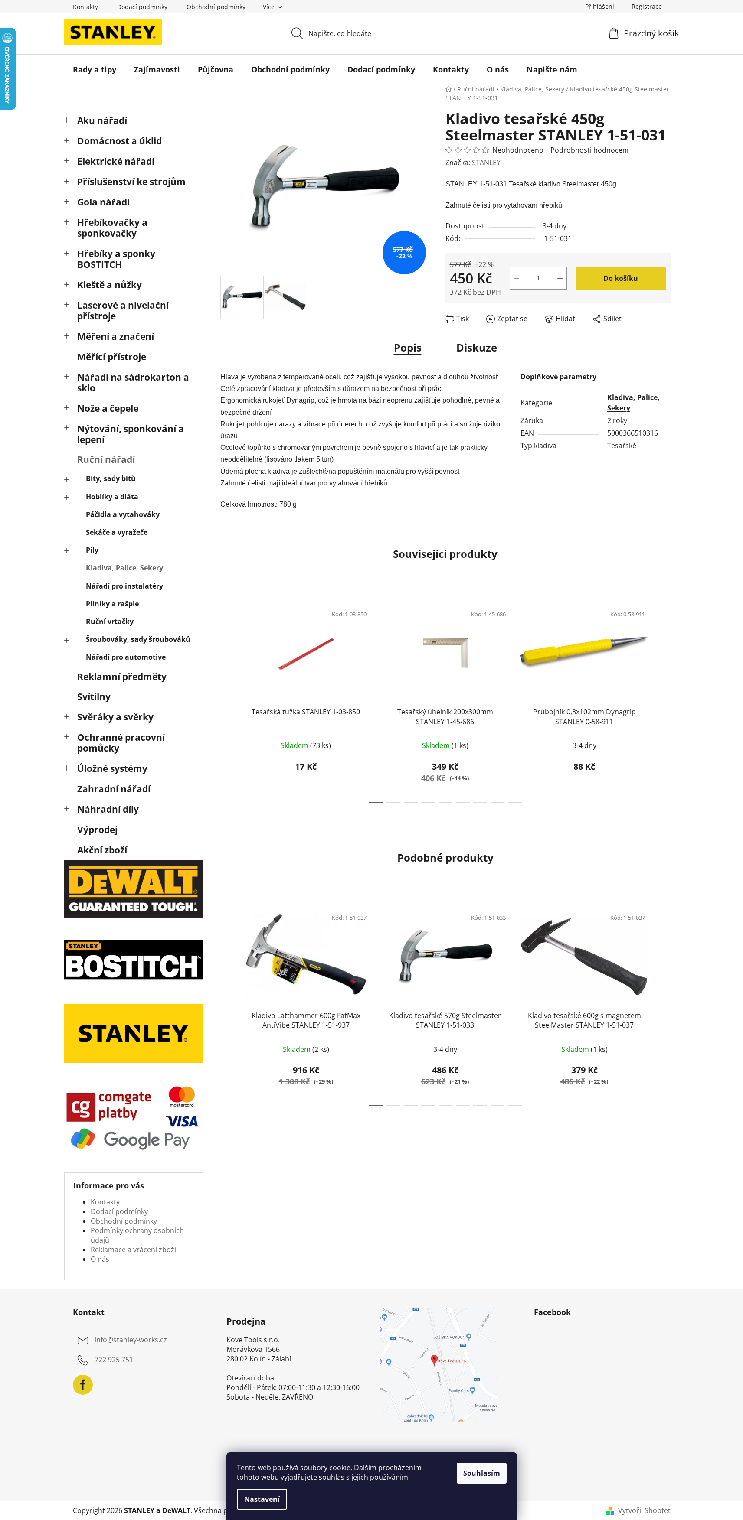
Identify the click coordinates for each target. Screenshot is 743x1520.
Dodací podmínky (142, 7)
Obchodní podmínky (216, 7)
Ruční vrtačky (110, 621)
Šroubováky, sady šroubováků (138, 639)
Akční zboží (102, 850)
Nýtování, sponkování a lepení (130, 434)
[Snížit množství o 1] (516, 278)
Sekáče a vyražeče (116, 532)
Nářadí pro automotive (126, 657)
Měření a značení (115, 336)
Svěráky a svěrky (115, 717)
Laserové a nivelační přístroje (123, 310)
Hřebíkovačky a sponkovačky (112, 227)
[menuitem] (94, 69)
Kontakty (85, 7)
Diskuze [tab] (476, 347)
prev (227, 701)
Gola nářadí (103, 202)
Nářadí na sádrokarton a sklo (133, 382)
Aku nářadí (102, 120)
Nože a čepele (107, 408)
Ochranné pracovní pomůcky (121, 742)
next (664, 701)
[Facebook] (83, 1385)
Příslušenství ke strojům (131, 182)
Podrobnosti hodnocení (589, 150)
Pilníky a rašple (112, 604)
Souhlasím (481, 1473)
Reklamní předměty (122, 676)
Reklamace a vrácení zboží (133, 1249)
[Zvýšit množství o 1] (559, 278)
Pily (92, 550)
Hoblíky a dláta (112, 496)
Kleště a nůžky (109, 285)
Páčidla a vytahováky (123, 514)
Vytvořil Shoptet (644, 1510)
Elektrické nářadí (115, 161)
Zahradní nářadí (114, 789)
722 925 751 (114, 1360)
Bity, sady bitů (111, 478)
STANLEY (486, 162)
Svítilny (94, 696)
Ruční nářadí (106, 459)
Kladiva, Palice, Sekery (124, 568)
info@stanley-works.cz (131, 1340)
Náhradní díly (108, 809)
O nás (100, 1259)
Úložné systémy (112, 768)
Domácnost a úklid (119, 141)
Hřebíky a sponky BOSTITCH (116, 258)
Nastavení (262, 1499)
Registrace (647, 6)
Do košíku (620, 278)
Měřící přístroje (111, 357)
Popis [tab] (408, 347)
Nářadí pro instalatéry (124, 586)
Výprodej (97, 829)
